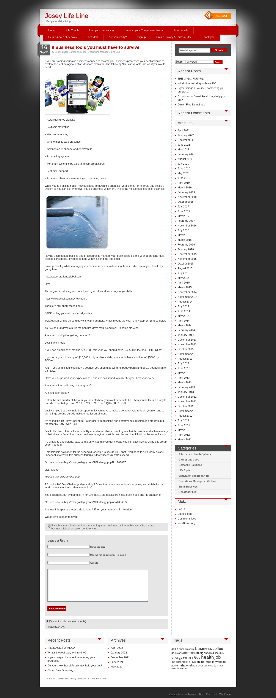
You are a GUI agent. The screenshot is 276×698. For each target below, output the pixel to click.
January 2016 (186, 249)
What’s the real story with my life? (197, 83)
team (221, 665)
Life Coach (72, 30)
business (63, 525)
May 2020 (183, 173)
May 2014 (183, 315)
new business (109, 525)
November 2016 (187, 225)
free (185, 658)
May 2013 (183, 372)
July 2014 (183, 306)
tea (216, 665)
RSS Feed (221, 16)
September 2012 (187, 411)
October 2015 (186, 263)
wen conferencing (86, 528)
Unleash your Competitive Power (143, 30)
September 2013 (187, 353)
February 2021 (186, 154)
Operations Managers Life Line (104, 52)
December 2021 (187, 140)
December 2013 (187, 339)
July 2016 (183, 230)
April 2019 (184, 182)
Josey (58, 52)
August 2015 (185, 268)
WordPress (225, 694)
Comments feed (187, 518)
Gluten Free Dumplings (191, 104)
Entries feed (185, 513)
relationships (188, 665)
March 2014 (185, 325)
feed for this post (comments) (66, 621)
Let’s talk (93, 37)
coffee (218, 648)
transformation (179, 668)
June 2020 (184, 168)
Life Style (184, 470)
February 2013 (186, 387)
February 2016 (186, 244)
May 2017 (183, 216)
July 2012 (183, 420)
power (175, 665)
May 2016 (183, 235)
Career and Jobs (77, 52)
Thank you (208, 37)
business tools (78, 525)
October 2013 (186, 349)
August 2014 (185, 301)
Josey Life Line (66, 15)
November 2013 (187, 344)
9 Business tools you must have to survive (95, 47)
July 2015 (183, 273)
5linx (54, 525)
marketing (94, 525)
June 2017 (184, 211)
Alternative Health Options (195, 454)
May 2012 (183, 430)
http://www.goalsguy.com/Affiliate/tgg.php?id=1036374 (95, 462)
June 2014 (184, 311)
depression (191, 653)
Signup (141, 37)
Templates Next (196, 694)
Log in (181, 509)
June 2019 (184, 178)
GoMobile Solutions (190, 465)
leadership (178, 661)
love (193, 661)
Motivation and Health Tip (194, 475)
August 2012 (185, 415)
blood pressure (186, 649)
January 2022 (186, 135)
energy (176, 657)
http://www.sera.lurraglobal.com (63, 276)
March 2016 (185, 239)
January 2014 (186, 334)
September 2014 (187, 296)
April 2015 (184, 282)
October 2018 (186, 201)
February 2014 (186, 330)
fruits (190, 657)
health (207, 657)
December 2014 (187, 292)
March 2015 (185, 287)
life (188, 661)
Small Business (188, 486)
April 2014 (184, 320)
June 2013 (184, 368)
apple (174, 648)
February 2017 (186, 220)
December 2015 (187, 254)
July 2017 (183, 206)
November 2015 (187, 258)
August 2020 (185, 159)
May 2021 (183, 149)
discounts (218, 653)
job (218, 657)
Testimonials (181, 30)
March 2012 (185, 439)
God (197, 657)
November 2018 (187, 197)
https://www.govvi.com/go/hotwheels (66, 298)
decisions (177, 653)
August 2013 (185, 358)
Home (51, 30)
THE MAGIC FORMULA (191, 78)
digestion (205, 653)
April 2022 (184, 130)
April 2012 (184, 434)
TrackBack (56, 626)
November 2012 (187, 401)
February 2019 (186, 192)
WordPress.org (186, 523)
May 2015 (183, 277)
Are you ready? (118, 37)
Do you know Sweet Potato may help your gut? (74, 665)
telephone (69, 528)
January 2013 (186, 392)
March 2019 (185, 187)
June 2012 (184, 425)
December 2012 (187, 396)
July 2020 (183, 163)
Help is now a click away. (62, 37)
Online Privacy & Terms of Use (174, 37)
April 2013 (184, 377)
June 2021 (184, 144)
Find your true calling (101, 30)
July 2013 (183, 363)
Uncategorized (187, 492)
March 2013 (185, 382)
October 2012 (186, 406)
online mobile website (131, 525)
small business (205, 665)
